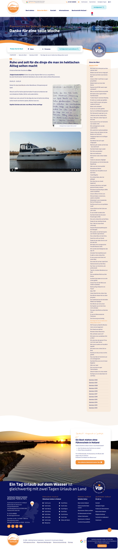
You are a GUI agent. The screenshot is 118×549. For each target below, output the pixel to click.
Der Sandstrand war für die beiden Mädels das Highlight (99, 300)
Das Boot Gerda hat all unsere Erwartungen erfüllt (98, 216)
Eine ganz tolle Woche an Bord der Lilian (99, 311)
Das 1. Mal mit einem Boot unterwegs (97, 224)
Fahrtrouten (84, 2)
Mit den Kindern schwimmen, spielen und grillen (97, 197)
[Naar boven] (110, 530)
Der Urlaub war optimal (96, 329)
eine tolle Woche (21, 85)
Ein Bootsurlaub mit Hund (84, 513)
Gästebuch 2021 (93, 383)
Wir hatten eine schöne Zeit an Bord (98, 349)
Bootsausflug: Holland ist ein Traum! (97, 288)
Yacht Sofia (47, 517)
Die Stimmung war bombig (97, 318)
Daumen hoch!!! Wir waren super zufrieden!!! (98, 88)
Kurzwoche (92, 453)
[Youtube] (20, 526)
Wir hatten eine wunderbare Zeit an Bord (98, 337)
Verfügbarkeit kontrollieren (68, 49)
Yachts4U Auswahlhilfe (84, 522)
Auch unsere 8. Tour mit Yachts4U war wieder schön (99, 123)
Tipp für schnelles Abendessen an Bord (98, 271)
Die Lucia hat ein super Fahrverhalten (96, 368)
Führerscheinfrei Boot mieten (83, 507)
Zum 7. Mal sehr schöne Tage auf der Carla (98, 118)
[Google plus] (16, 526)
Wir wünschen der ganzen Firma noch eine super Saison (98, 341)
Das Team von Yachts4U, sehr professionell (98, 267)
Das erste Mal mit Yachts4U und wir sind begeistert (98, 358)
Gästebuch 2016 (93, 397)
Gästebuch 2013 (93, 405)
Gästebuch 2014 (93, 402)
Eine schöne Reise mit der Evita (98, 236)
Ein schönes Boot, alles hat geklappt (97, 178)
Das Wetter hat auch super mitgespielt (97, 141)
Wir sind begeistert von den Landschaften (97, 127)
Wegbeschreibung (100, 514)
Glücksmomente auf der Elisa (97, 264)
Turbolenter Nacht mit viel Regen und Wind (98, 137)
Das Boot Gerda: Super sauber (98, 149)
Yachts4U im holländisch (102, 517)
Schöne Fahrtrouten (83, 516)
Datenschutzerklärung (59, 542)
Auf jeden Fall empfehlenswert (98, 253)
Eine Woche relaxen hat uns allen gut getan (98, 296)
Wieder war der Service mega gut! (99, 72)
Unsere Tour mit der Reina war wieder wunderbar (98, 283)
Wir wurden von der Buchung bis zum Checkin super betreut (98, 233)
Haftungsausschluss (29, 542)
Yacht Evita (48, 511)
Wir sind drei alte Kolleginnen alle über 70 (99, 250)
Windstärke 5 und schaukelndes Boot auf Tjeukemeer (98, 201)
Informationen (64, 10)
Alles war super (94, 365)
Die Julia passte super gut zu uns (98, 113)
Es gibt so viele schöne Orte (97, 255)
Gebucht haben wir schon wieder (98, 371)
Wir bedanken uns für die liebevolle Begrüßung (99, 163)
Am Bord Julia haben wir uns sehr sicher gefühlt (98, 279)
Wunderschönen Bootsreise (97, 331)
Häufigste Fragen (102, 2)
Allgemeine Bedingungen (44, 542)
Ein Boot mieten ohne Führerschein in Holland (87, 441)
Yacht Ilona (47, 514)
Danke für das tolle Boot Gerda (98, 221)
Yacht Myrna (64, 509)
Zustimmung (102, 546)
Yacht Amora (64, 514)
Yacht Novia (48, 509)
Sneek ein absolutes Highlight (98, 160)
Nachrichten (92, 2)
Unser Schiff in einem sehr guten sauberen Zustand (98, 103)
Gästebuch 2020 (93, 385)
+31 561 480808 (12, 513)
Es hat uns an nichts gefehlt (97, 108)
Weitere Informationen (103, 543)
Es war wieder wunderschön (97, 212)
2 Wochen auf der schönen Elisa (98, 115)
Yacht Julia (64, 517)
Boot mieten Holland (83, 503)
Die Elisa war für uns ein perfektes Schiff (99, 205)
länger (77, 455)
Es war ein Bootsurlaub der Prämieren (97, 315)
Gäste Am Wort (42, 10)
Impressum (98, 520)
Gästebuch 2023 (93, 65)
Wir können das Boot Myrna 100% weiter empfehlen (99, 190)
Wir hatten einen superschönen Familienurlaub (98, 94)
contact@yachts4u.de (14, 515)
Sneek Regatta (94, 175)
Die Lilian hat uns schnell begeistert (96, 182)
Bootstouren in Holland (84, 519)
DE (110, 2)
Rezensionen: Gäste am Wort (85, 510)
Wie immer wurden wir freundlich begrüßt (99, 345)
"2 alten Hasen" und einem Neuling (99, 98)
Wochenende (82, 453)
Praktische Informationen (102, 509)
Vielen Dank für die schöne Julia (98, 293)
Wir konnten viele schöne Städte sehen (98, 156)
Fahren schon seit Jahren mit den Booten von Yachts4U (98, 133)
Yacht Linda (48, 520)
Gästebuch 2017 (93, 394)
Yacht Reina (64, 503)
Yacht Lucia (48, 503)
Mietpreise (47, 523)
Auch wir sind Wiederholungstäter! (99, 111)
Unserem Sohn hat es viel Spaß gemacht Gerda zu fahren (98, 186)
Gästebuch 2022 (93, 380)
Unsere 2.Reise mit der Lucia (97, 194)
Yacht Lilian (64, 506)
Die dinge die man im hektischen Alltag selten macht (98, 321)
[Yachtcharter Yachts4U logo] (13, 7)
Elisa (29, 70)
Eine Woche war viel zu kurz (97, 304)
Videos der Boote (65, 520)
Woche (99, 453)
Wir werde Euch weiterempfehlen (99, 130)
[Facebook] (8, 526)
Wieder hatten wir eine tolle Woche (97, 84)
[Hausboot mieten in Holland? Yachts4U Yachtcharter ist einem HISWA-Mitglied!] (91, 13)
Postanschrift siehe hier (13, 510)
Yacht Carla (47, 506)
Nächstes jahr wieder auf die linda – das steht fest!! (99, 146)
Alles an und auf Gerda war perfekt (99, 91)
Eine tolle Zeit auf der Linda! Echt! (99, 261)
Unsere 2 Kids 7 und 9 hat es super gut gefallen (99, 80)
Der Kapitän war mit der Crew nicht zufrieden (98, 307)
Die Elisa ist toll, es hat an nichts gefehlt (98, 353)
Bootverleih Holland (101, 511)
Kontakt (53, 10)
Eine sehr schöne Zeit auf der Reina (99, 219)
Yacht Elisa (64, 511)
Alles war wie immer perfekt (97, 166)
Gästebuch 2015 (93, 399)
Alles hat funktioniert (95, 153)
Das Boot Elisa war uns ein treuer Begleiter (98, 362)
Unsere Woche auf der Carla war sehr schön (98, 209)
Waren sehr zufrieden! (96, 106)
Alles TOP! (93, 291)
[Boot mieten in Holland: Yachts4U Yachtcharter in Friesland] (30, 512)
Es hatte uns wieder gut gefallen (98, 100)
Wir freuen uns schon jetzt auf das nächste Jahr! (99, 69)
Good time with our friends (97, 238)
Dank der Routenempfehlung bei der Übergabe (98, 228)
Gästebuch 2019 (93, 388)
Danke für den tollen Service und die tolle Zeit (98, 241)
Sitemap (70, 542)
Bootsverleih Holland (79, 10)
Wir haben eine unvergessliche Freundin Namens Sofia (98, 245)
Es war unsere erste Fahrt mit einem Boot (98, 258)
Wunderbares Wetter (95, 168)
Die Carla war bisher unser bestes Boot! (99, 76)
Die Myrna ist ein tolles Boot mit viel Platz (98, 375)
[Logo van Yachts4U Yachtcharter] (13, 540)
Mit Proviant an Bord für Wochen (98, 325)
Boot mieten (30, 10)
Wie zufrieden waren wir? (96, 334)
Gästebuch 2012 (93, 408)
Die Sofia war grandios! (96, 151)
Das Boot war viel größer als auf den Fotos (98, 171)
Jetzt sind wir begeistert (96, 327)
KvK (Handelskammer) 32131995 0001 (17, 508)
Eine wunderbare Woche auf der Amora (98, 275)
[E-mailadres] (78, 2)
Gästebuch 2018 (93, 391)
